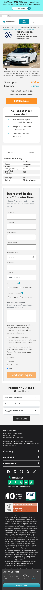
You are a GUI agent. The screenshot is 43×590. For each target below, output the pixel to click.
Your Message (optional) (19, 305)
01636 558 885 (9, 430)
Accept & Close (21, 585)
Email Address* (11, 232)
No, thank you (26, 287)
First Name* (10, 212)
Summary (11, 148)
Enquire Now (21, 100)
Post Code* (10, 263)
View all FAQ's (21, 419)
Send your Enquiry (21, 374)
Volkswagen (24, 27)
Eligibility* (10, 273)
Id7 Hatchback (33, 27)
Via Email (11, 357)
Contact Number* (12, 242)
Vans (9, 16)
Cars (4, 16)
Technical (11, 152)
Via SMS (11, 361)
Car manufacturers (13, 27)
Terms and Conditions (26, 342)
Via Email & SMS (13, 364)
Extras (31, 148)
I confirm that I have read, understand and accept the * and (22, 339)
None (10, 368)
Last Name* (10, 222)
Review (31, 152)
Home (5, 27)
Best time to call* (12, 252)
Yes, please (13, 287)
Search (24, 22)
